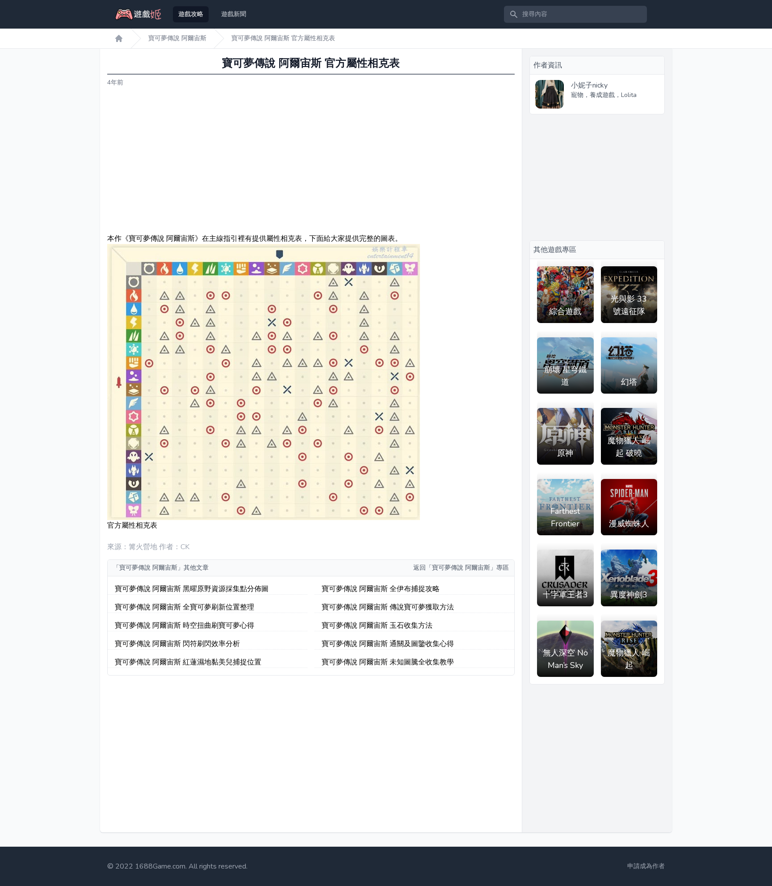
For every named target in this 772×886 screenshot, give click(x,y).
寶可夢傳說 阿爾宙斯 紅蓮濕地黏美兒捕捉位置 (188, 662)
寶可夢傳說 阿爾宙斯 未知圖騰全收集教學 (388, 662)
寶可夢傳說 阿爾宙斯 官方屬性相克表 (283, 38)
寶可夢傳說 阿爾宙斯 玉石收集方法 (377, 625)
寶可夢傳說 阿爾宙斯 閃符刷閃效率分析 (177, 644)
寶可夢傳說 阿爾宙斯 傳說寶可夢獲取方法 (388, 607)
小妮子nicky (589, 85)
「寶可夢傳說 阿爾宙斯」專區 (467, 567)
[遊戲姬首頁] (118, 38)
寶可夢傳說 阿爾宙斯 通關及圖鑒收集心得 (388, 644)
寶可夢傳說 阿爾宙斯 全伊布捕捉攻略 (381, 589)
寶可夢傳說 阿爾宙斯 (177, 38)
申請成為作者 (646, 866)
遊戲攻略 (190, 14)
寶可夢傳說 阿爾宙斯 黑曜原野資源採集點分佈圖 (192, 589)
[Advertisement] (311, 160)
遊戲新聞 (233, 14)
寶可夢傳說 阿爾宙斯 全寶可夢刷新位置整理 (184, 607)
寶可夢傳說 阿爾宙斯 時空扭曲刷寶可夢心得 (184, 625)
